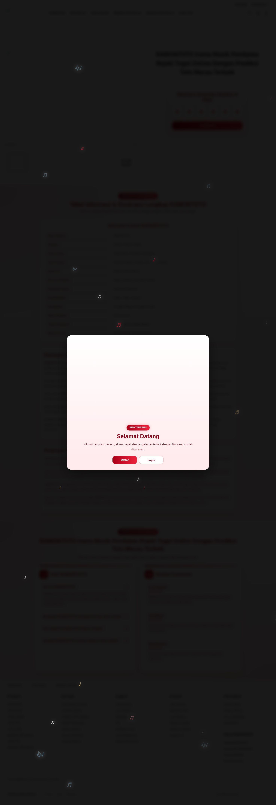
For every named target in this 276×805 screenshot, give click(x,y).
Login (151, 460)
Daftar (125, 459)
